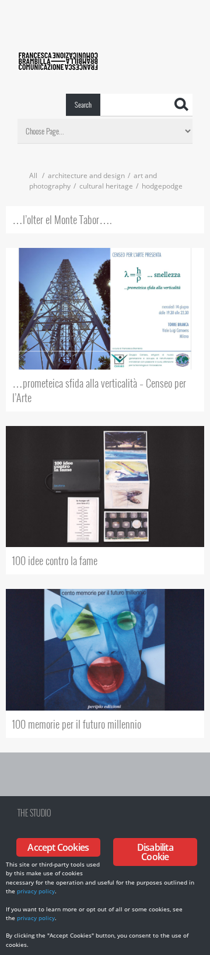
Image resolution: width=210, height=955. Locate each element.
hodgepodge (162, 186)
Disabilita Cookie (155, 852)
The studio (34, 813)
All (33, 175)
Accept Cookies (58, 847)
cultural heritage (106, 186)
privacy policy (36, 891)
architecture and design (86, 175)
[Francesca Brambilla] (58, 5)
